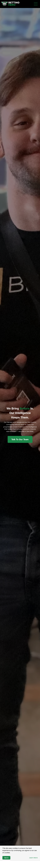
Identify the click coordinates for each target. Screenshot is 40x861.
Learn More (33, 858)
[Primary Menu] (36, 4)
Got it (6, 858)
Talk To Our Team (20, 439)
